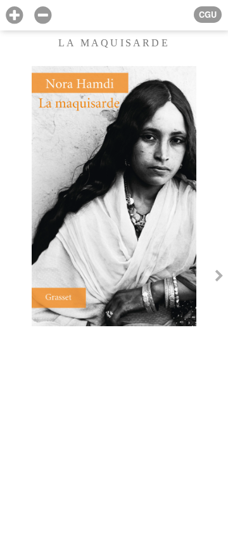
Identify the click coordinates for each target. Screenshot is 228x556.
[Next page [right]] (219, 278)
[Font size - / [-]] (42, 15)
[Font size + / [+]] (14, 15)
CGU (208, 14)
